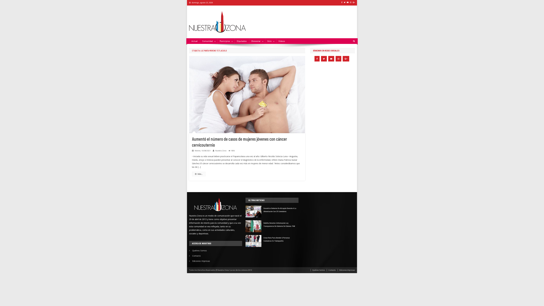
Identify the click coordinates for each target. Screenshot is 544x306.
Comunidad (207, 41)
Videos (281, 41)
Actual (194, 41)
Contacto (196, 255)
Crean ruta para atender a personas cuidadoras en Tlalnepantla (277, 239)
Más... (200, 174)
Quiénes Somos (199, 250)
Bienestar (256, 41)
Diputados (242, 41)
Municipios (225, 41)
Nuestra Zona (220, 151)
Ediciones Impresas (201, 261)
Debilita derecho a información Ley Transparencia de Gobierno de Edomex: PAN (279, 224)
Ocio (269, 41)
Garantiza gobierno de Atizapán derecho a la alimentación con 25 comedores (280, 209)
